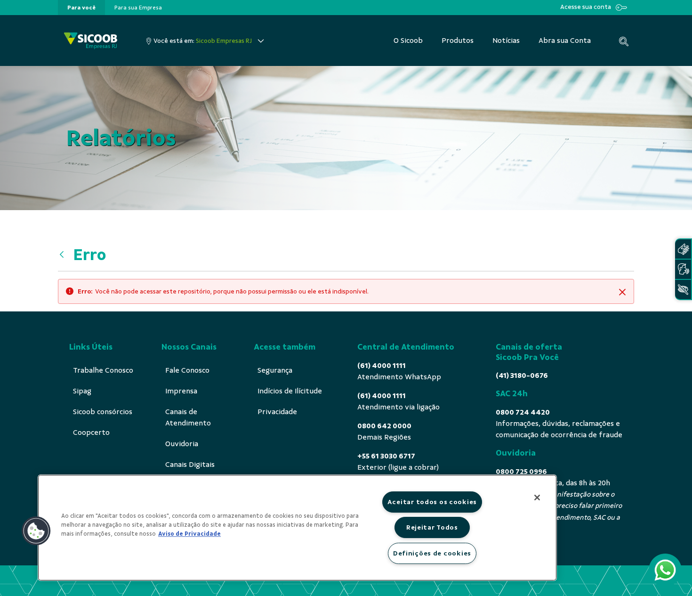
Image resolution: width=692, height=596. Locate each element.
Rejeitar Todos (432, 527)
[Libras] (683, 249)
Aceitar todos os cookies (432, 502)
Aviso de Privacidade (189, 534)
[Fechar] (537, 497)
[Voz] (683, 269)
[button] (36, 531)
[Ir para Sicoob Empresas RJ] (91, 40)
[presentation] (81, 7)
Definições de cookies (432, 553)
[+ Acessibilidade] (683, 289)
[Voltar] (64, 255)
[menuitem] (81, 7)
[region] (297, 527)
